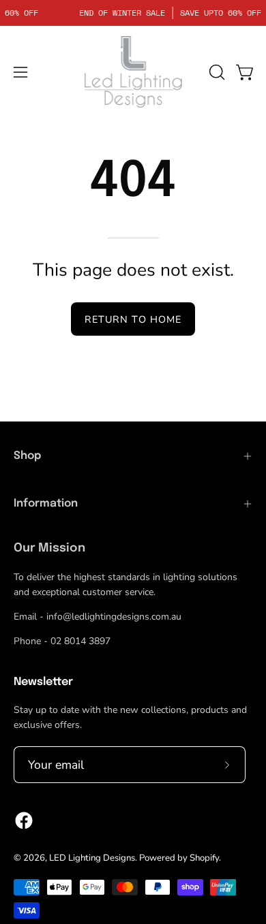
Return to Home (133, 319)
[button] (215, 72)
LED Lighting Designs (92, 858)
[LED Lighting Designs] (133, 72)
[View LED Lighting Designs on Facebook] (24, 820)
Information (46, 503)
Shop (27, 456)
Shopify (204, 858)
